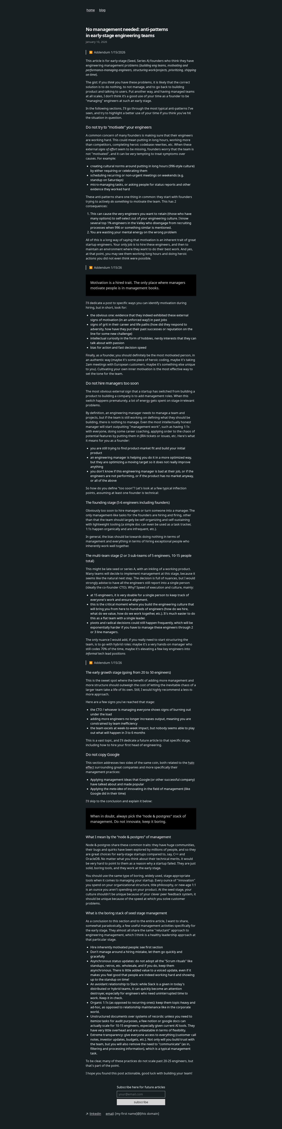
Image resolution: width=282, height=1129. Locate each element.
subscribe (141, 1102)
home (91, 10)
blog (102, 10)
